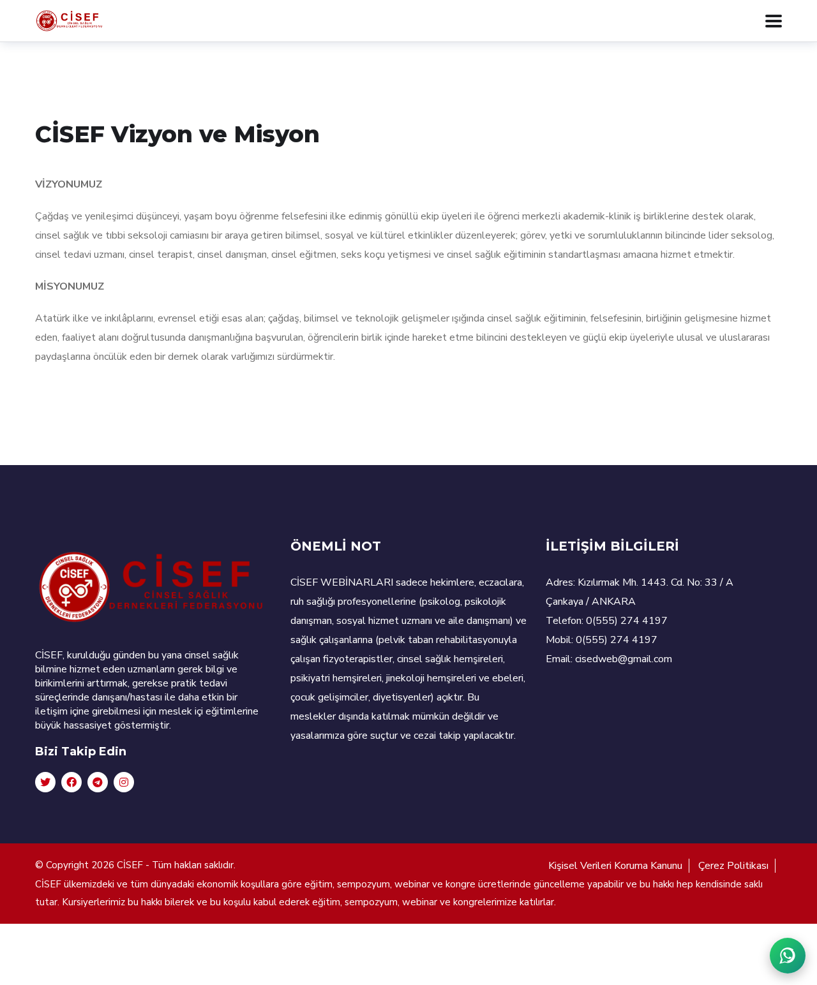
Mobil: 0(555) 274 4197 (601, 640)
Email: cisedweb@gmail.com (609, 659)
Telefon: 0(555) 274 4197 (607, 621)
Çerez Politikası (733, 866)
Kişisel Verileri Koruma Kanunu (615, 866)
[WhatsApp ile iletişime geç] (788, 956)
